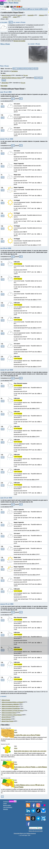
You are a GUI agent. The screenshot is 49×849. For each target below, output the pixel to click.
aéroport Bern (5, 83)
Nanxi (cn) (25, 9)
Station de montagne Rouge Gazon (10, 706)
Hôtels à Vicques (5, 44)
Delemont (41, 15)
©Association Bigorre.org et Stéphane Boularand (25, 833)
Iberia (36, 78)
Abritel (31, 68)
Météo (15, 732)
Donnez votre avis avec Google (36, 831)
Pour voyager (4, 86)
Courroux (19, 15)
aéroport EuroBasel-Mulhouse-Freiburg (11, 78)
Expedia (26, 68)
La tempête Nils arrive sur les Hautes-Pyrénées (27, 735)
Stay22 (36, 68)
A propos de (9, 801)
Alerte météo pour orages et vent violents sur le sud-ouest (30, 751)
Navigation (2, 3)
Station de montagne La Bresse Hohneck (12, 715)
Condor (3, 80)
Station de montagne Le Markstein (10, 704)
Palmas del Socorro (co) (35, 9)
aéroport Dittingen (6, 717)
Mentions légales (7, 805)
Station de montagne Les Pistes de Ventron (12, 710)
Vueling (40, 78)
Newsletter (5, 809)
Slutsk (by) (44, 9)
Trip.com (25, 75)
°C (10, 7)
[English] (15, 7)
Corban (15, 17)
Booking (21, 68)
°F (11, 7)
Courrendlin (30, 15)
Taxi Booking (14, 71)
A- (0, 6)
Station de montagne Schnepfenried (10, 708)
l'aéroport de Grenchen (19, 41)
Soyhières (5, 17)
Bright (5, 7)
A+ (2, 7)
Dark (8, 7)
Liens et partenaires (7, 807)
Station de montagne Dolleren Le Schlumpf (12, 702)
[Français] (13, 7)
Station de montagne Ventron (9, 713)
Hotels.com (15, 68)
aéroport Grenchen (6, 75)
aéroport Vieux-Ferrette (7, 721)
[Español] (18, 7)
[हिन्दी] (21, 7)
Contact (5, 803)
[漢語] (19, 7)
